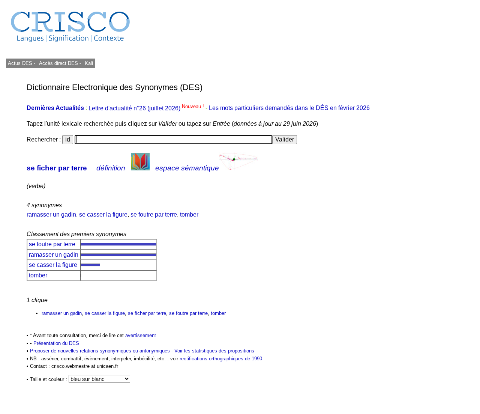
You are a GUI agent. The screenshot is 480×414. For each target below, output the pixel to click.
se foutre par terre (153, 214)
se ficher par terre (57, 168)
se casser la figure (103, 214)
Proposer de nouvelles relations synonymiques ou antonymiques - (102, 351)
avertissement (140, 335)
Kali (89, 63)
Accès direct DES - (60, 63)
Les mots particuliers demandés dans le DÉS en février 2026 (289, 108)
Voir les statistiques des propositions (214, 351)
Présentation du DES (56, 343)
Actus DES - (21, 63)
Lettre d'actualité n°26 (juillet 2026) (147, 108)
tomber (189, 214)
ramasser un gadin (51, 214)
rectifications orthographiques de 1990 (221, 358)
